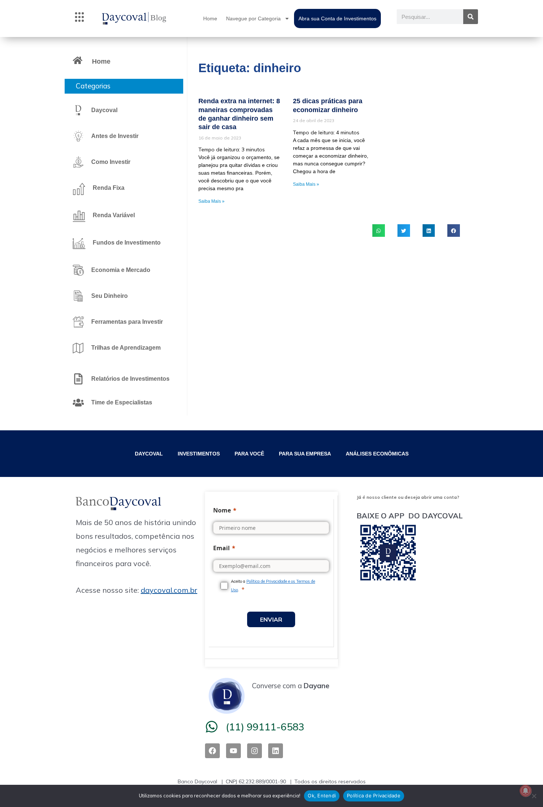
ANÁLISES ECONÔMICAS (377, 454)
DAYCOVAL (149, 454)
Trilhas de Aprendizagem (126, 347)
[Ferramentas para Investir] (78, 321)
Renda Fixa (108, 188)
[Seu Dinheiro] (78, 296)
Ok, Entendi (322, 795)
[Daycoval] (78, 110)
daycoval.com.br (169, 590)
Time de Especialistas (121, 402)
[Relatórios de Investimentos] (78, 378)
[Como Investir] (78, 162)
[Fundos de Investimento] (79, 243)
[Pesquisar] (470, 16)
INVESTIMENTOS (199, 454)
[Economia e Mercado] (78, 270)
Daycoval (104, 110)
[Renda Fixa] (79, 188)
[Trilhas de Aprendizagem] (78, 347)
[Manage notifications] (526, 791)
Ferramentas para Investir (127, 322)
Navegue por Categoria (253, 18)
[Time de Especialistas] (78, 402)
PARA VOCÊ (249, 454)
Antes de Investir (115, 136)
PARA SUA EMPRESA (305, 454)
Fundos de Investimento (127, 242)
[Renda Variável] (79, 216)
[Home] (77, 60)
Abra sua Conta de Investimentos (337, 18)
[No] (533, 796)
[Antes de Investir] (78, 136)
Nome (222, 510)
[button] (79, 18)
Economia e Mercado (120, 270)
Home (210, 18)
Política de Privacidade (373, 795)
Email (221, 548)
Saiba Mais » (211, 201)
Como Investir (110, 162)
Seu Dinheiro (109, 296)
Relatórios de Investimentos (130, 379)
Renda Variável (114, 215)
